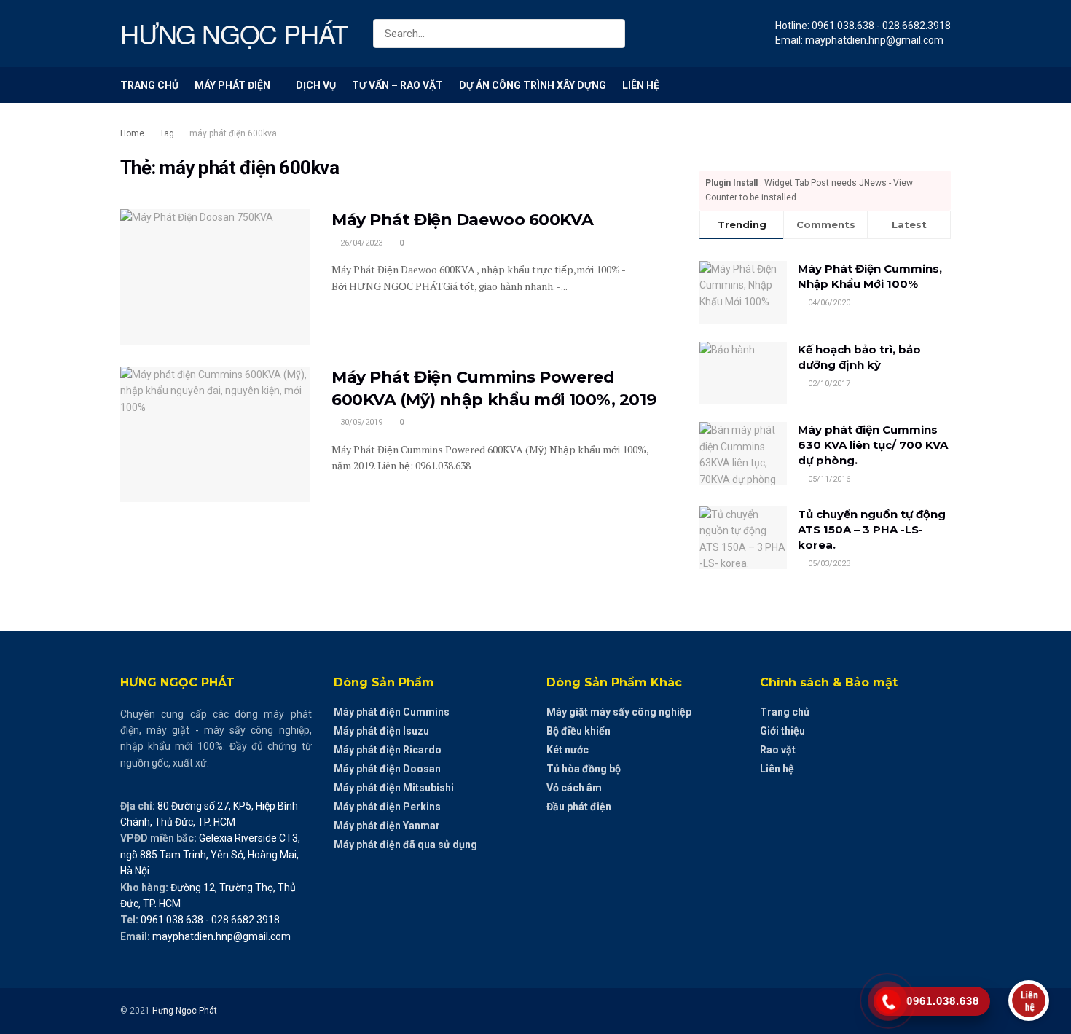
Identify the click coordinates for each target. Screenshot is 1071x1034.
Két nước (567, 750)
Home (132, 133)
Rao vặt (778, 750)
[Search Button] (611, 33)
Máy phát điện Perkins (387, 806)
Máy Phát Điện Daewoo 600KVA (462, 220)
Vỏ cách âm (574, 788)
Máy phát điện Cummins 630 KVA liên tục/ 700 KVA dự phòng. (873, 445)
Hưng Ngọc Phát (184, 1011)
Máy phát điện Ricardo (388, 750)
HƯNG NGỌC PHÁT (234, 33)
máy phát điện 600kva (233, 133)
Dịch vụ (316, 85)
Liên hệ (640, 85)
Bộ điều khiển (578, 731)
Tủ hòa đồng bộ (583, 769)
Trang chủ (149, 85)
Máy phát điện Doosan (387, 769)
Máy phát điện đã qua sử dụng (405, 844)
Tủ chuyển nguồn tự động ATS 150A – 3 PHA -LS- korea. (872, 529)
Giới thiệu (782, 731)
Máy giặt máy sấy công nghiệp (618, 712)
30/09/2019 (360, 422)
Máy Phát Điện (232, 85)
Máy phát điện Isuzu (381, 731)
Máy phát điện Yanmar (387, 825)
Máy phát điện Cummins (392, 712)
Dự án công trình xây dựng (532, 85)
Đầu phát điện (578, 806)
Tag (167, 133)
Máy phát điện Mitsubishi (394, 788)
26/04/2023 (360, 243)
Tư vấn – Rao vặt (397, 85)
